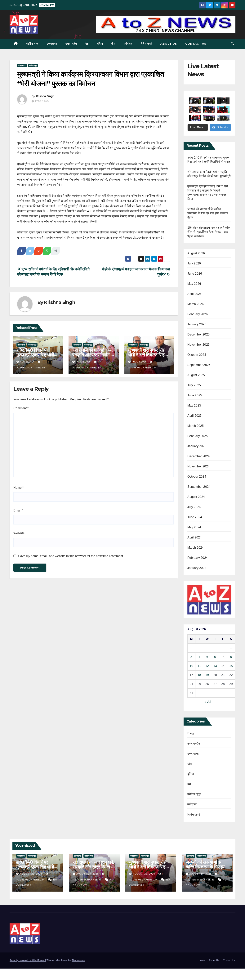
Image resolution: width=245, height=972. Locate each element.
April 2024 (194, 537)
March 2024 (195, 547)
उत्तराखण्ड (52, 43)
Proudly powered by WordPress (27, 960)
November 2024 (198, 466)
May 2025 (194, 405)
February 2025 (197, 436)
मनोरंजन (128, 43)
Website (18, 533)
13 (215, 666)
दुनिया (100, 43)
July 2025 (194, 385)
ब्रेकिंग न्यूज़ (32, 43)
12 (207, 666)
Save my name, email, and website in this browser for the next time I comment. (71, 556)
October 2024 (196, 476)
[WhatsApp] (47, 251)
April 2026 (194, 293)
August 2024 (196, 496)
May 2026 (194, 283)
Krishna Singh (45, 96)
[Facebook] (21, 251)
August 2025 (196, 375)
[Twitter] (30, 251)
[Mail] (38, 251)
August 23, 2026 (31, 873)
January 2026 (196, 324)
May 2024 (194, 527)
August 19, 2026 (200, 873)
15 (231, 666)
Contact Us (195, 43)
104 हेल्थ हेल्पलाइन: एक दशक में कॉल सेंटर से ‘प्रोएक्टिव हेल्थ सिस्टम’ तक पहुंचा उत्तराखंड (208, 232)
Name (18, 487)
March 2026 (195, 304)
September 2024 (199, 486)
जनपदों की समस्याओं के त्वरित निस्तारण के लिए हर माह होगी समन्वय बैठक (207, 213)
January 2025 (196, 446)
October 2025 (196, 354)
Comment (21, 408)
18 (199, 675)
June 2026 (194, 273)
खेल (113, 43)
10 (191, 666)
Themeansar (78, 960)
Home (201, 960)
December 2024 (198, 456)
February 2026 (197, 314)
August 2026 (196, 253)
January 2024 (196, 567)
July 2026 (194, 263)
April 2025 (194, 415)
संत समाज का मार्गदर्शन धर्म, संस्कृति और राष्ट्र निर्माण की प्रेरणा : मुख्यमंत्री (93, 354)
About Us (168, 43)
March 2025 (195, 425)
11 (199, 666)
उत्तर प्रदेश (71, 43)
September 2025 (199, 365)
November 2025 (198, 344)
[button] (232, 43)
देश (87, 43)
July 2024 (194, 507)
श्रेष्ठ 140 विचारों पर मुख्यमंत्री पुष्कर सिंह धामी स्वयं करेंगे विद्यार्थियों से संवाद (37, 354)
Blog (190, 733)
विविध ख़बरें (146, 43)
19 (207, 675)
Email (18, 510)
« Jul (208, 701)
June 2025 (194, 395)
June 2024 (194, 517)
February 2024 (197, 557)
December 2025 (198, 334)
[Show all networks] (55, 251)
